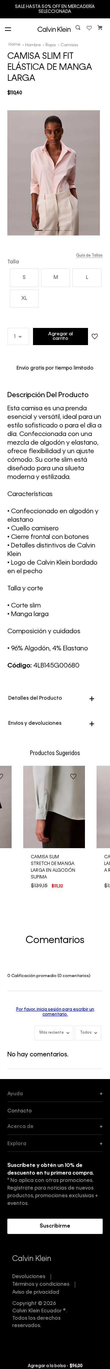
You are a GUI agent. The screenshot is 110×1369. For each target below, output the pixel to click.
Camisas (69, 45)
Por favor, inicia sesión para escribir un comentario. (55, 1012)
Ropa (51, 45)
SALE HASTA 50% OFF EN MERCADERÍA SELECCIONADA (55, 9)
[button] (78, 29)
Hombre (33, 45)
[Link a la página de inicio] (15, 45)
